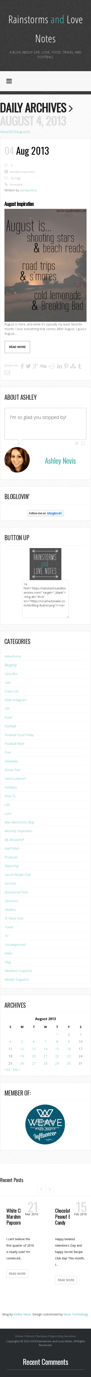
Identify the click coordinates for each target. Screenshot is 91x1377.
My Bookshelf (13, 839)
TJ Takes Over (13, 918)
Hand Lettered (14, 778)
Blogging (10, 665)
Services (10, 883)
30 (69, 1063)
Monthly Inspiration (22, 172)
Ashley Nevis (22, 1314)
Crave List (11, 691)
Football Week (14, 743)
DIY (6, 708)
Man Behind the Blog (19, 822)
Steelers (10, 909)
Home (4, 132)
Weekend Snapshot (18, 971)
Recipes (41, 1336)
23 (69, 1056)
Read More (17, 1274)
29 (57, 1063)
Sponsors (11, 901)
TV (6, 936)
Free (7, 752)
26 (22, 1063)
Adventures (12, 656)
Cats (7, 682)
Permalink (16, 184)
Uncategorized (14, 944)
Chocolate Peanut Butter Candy (67, 1216)
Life (7, 805)
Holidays (10, 787)
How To (9, 796)
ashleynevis (28, 190)
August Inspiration (19, 203)
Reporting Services (63, 1336)
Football (10, 726)
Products (10, 857)
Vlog (7, 962)
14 (45, 1049)
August (21, 132)
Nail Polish (11, 848)
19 (22, 1056)
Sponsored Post (15, 892)
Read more (17, 347)
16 (69, 1049)
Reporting (11, 866)
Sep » (16, 1069)
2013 (12, 132)
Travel (8, 927)
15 (57, 1049)
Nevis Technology (75, 1314)
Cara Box (10, 673)
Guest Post (12, 770)
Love (7, 813)
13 (34, 1049)
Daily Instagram (15, 700)
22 (57, 1056)
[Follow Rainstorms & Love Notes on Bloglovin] (45, 513)
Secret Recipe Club (17, 874)
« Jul (7, 1069)
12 (22, 1049)
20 (34, 1056)
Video (8, 953)
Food (8, 717)
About (30, 1336)
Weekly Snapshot (16, 979)
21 (45, 1056)
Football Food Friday (19, 735)
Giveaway (11, 761)
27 (34, 1063)
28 (45, 1063)
